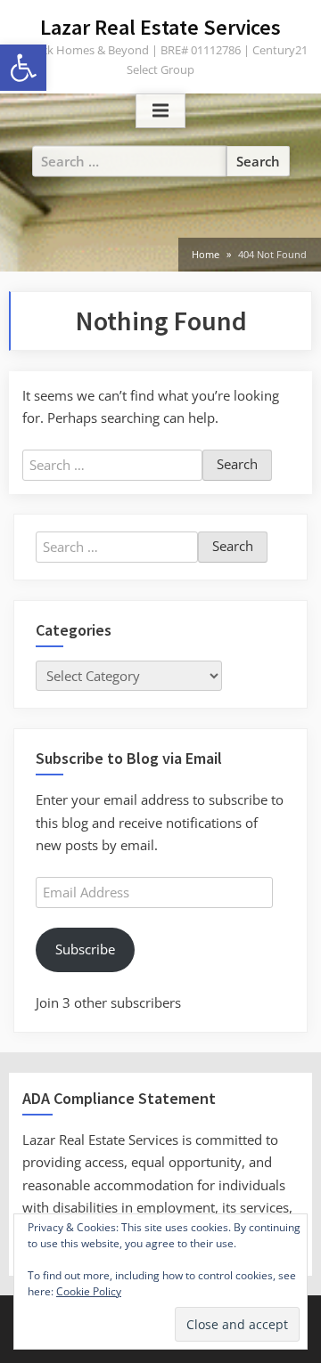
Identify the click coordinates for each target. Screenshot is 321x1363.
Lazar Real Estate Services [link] (160, 27)
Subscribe (85, 949)
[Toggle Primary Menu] (160, 111)
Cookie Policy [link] (88, 1291)
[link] (23, 68)
